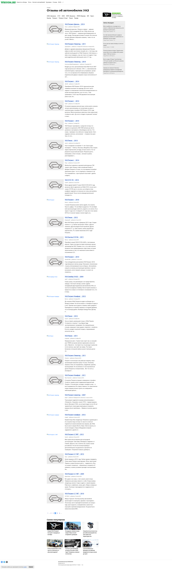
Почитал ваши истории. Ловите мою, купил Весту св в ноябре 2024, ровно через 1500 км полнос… (113, 52)
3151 (58, 16)
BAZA (59, 2)
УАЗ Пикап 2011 (71, 336)
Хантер (49, 18)
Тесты (29, 2)
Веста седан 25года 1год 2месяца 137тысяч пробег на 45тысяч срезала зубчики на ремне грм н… (113, 60)
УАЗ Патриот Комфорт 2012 (75, 296)
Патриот (54, 18)
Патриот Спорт (63, 18)
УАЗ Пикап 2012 (71, 217)
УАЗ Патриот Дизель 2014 (75, 24)
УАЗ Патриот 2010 (72, 200)
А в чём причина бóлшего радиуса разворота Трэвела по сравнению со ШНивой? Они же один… (113, 36)
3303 (63, 16)
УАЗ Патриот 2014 (72, 81)
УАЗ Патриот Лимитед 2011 (75, 44)
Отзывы (55, 2)
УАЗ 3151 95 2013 (72, 180)
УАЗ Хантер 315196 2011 (74, 237)
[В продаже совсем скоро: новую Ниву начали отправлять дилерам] (73, 525)
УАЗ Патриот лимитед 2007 (75, 395)
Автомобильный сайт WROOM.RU (65, 561)
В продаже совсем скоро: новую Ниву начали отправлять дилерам (72, 532)
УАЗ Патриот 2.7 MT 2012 (74, 454)
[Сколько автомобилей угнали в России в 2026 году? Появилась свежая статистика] (73, 543)
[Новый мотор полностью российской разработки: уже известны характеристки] (90, 525)
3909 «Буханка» (70, 16)
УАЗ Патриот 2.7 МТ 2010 (74, 493)
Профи (76, 18)
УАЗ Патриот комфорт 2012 (75, 415)
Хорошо (31, 567)
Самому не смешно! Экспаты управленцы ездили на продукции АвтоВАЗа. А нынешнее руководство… (113, 69)
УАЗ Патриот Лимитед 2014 (75, 62)
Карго (92, 16)
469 (88, 16)
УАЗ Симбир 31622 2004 (74, 276)
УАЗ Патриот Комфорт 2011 (75, 375)
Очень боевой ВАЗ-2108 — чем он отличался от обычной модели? (55, 550)
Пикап (71, 18)
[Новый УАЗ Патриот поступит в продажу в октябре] (55, 525)
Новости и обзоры (22, 2)
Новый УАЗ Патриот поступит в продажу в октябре (54, 532)
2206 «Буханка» (51, 16)
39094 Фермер (81, 16)
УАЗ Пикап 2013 (71, 140)
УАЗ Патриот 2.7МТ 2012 (74, 434)
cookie (25, 567)
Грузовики (49, 2)
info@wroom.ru (61, 563)
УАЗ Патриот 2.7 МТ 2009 (74, 474)
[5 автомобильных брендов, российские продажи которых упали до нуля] (90, 543)
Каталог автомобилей (38, 2)
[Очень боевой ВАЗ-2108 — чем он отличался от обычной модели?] (55, 543)
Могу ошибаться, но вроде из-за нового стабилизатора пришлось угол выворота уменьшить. (113, 28)
